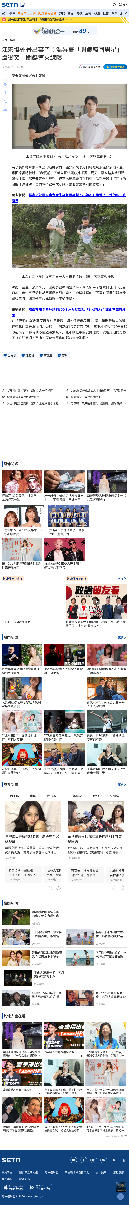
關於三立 (7, 1172)
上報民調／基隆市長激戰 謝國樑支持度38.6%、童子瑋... (63, 771)
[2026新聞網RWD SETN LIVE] (22, 5)
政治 (97, 13)
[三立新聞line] (104, 1160)
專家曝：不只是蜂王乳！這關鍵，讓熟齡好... (97, 403)
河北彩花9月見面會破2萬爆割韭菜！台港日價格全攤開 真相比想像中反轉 (105, 1128)
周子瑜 (14, 796)
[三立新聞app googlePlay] (40, 1187)
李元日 (84, 167)
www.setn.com (34, 1196)
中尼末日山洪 (26, 13)
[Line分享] (5, 84)
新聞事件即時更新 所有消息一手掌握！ (31, 390)
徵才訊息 (24, 1179)
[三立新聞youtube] (73, 1160)
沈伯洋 (114, 796)
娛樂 (115, 13)
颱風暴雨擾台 (47, 13)
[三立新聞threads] (124, 1160)
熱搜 (80, 13)
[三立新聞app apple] (13, 1187)
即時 (12, 13)
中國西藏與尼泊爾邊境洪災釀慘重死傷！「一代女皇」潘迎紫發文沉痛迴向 (21, 1054)
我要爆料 (7, 1179)
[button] (114, 5)
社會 (106, 13)
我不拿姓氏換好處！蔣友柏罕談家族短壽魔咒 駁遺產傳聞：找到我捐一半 (63, 1091)
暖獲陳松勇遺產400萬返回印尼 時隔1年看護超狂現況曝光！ (22, 1128)
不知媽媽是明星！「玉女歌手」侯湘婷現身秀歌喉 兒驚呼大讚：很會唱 (105, 1054)
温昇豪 (73, 156)
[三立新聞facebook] (83, 1160)
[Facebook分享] (5, 76)
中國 (33, 796)
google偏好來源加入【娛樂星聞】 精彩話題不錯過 (98, 390)
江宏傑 (34, 156)
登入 (125, 4)
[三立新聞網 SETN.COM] (3, 13)
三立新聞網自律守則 (77, 1172)
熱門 (62, 13)
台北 (96, 796)
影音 (71, 13)
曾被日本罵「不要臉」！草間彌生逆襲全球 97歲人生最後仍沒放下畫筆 (63, 1128)
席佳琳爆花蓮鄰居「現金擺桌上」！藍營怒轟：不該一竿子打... (63, 498)
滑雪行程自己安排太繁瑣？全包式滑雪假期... (33, 403)
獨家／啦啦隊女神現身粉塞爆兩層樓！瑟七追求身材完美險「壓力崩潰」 (105, 1091)
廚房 (122, 292)
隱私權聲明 (51, 1172)
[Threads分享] (5, 93)
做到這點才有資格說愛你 (22, 397)
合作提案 (101, 1172)
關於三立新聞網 (28, 1172)
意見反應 (118, 1172)
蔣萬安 (77, 796)
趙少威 (51, 796)
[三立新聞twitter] (114, 1160)
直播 (88, 13)
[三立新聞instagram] (94, 1160)
